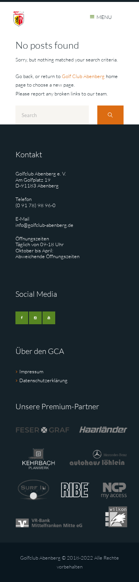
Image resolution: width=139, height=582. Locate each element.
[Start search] (110, 115)
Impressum (31, 371)
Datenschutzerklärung (43, 380)
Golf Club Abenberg (83, 76)
